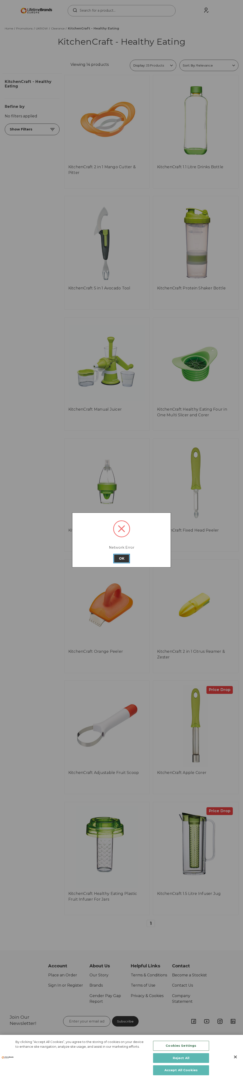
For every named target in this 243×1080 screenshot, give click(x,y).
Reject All (181, 1058)
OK (121, 558)
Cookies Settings (181, 1045)
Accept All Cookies (181, 1070)
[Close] (235, 1057)
